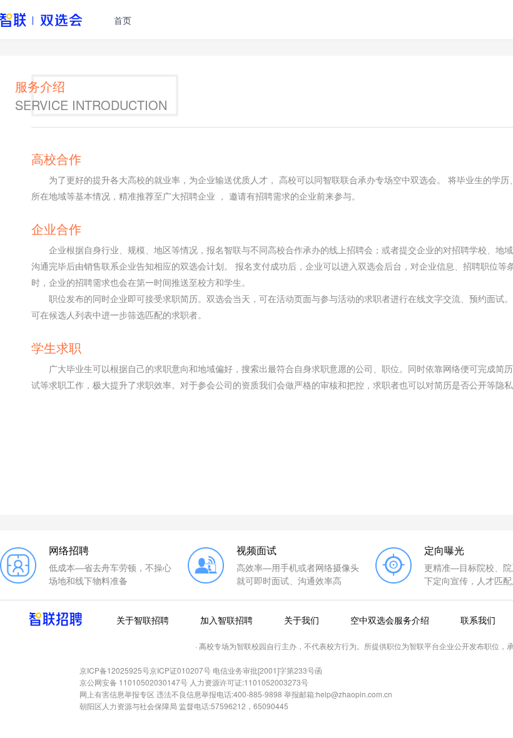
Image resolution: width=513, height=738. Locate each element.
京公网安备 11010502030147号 (133, 682)
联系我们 (477, 620)
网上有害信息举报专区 (117, 694)
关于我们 (301, 620)
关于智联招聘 (142, 620)
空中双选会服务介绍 (389, 620)
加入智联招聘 (226, 620)
